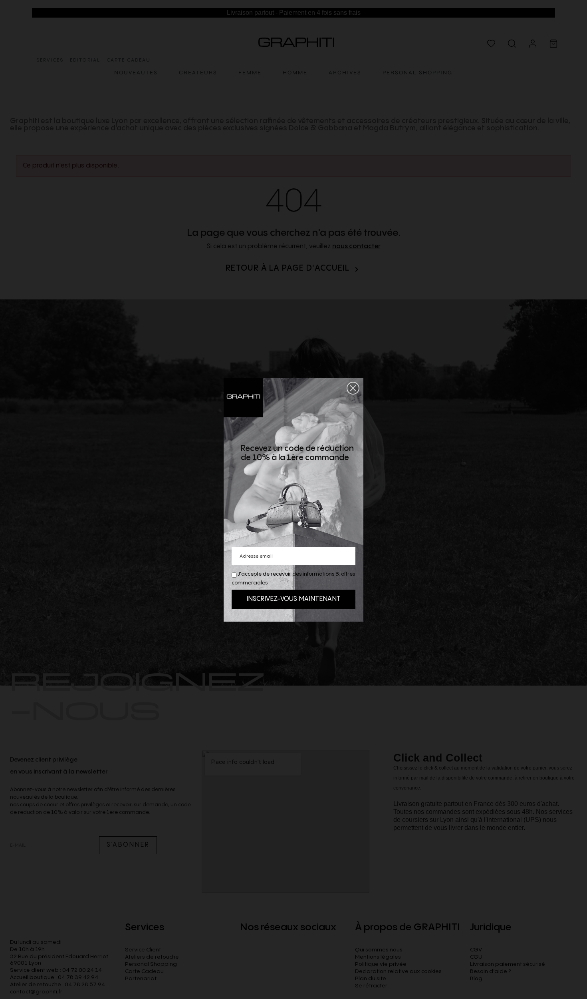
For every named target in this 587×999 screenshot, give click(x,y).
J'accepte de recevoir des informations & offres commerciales (293, 578)
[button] (353, 388)
